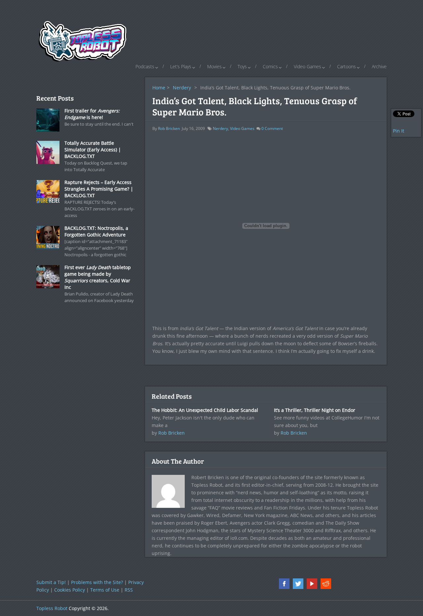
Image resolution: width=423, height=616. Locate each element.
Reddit (326, 583)
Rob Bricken (169, 128)
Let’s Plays (180, 66)
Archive (379, 66)
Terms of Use (104, 590)
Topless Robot (51, 608)
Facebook (284, 583)
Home (158, 87)
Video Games (307, 66)
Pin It (398, 131)
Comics (270, 66)
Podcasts (144, 66)
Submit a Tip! (51, 582)
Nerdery (182, 87)
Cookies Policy (69, 590)
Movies (214, 66)
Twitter (298, 583)
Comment (272, 128)
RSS (129, 590)
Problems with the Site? (97, 582)
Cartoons (346, 66)
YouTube (312, 583)
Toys (242, 66)
